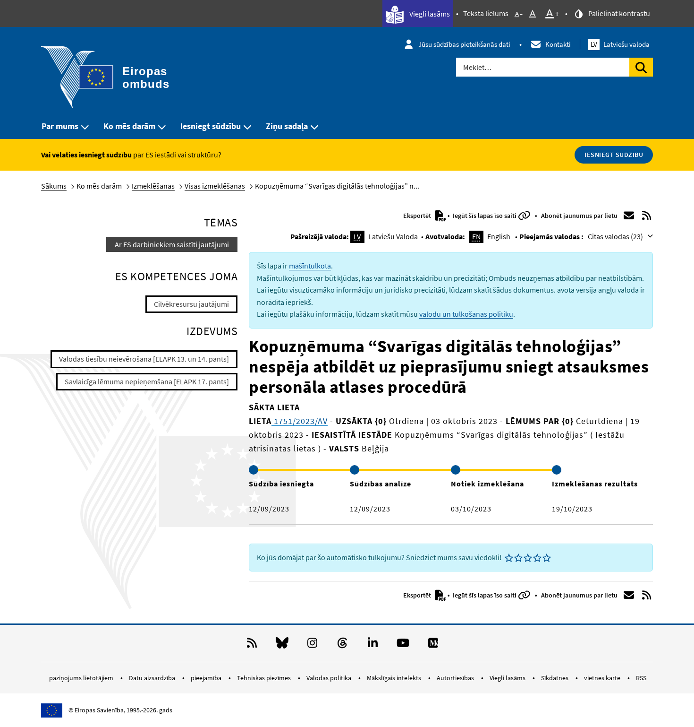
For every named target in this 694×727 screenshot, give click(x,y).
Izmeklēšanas (153, 185)
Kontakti (558, 44)
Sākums (54, 185)
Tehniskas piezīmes (264, 678)
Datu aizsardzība (153, 678)
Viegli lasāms (429, 13)
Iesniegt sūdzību (210, 126)
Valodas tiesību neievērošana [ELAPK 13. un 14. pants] (144, 359)
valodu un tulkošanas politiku (466, 314)
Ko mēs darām (129, 126)
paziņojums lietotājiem (82, 678)
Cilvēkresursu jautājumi (191, 304)
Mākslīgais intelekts (395, 678)
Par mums (60, 126)
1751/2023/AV (299, 420)
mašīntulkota (310, 265)
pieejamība (207, 678)
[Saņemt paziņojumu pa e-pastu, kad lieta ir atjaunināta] (628, 215)
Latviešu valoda (620, 44)
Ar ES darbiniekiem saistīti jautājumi (172, 244)
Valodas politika (329, 678)
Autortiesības (456, 678)
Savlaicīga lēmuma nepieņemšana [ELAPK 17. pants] (147, 381)
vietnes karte (603, 678)
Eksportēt (417, 215)
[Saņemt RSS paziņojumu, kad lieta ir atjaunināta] (646, 215)
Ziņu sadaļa (287, 126)
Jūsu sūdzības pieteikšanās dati (464, 44)
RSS (641, 678)
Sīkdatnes (555, 678)
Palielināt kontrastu (618, 13)
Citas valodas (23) (616, 236)
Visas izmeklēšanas (215, 185)
